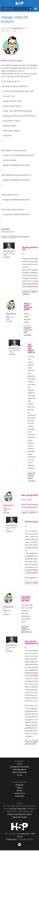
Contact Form (19, 793)
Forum (19, 775)
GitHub (19, 790)
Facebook (19, 785)
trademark (24, 834)
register (12, 237)
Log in (4, 237)
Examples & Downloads (19, 766)
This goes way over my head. (25, 598)
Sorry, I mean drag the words (28, 306)
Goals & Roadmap (19, 772)
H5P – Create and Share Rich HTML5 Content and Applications (20, 3)
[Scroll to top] (19, 846)
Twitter (20, 787)
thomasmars (9, 251)
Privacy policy (11, 839)
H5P (19, 826)
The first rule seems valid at (31, 348)
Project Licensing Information (19, 814)
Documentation (19, 769)
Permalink (6, 257)
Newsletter (19, 796)
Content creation (15, 60)
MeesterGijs (17, 28)
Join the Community (18, 808)
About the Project (19, 817)
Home (19, 764)
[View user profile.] (11, 57)
